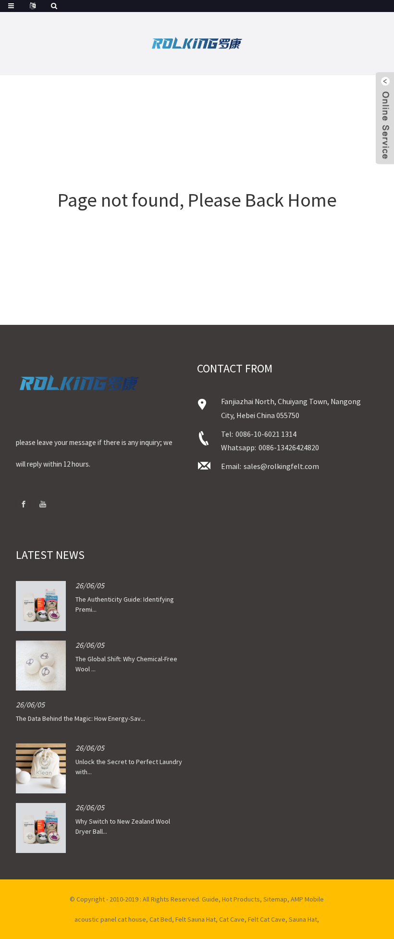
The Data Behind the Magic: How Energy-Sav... (80, 718)
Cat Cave (232, 919)
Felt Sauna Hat (195, 919)
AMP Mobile (307, 899)
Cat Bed (160, 919)
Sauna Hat (303, 919)
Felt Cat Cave (266, 919)
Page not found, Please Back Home (197, 200)
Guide (210, 899)
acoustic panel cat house (110, 919)
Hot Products (241, 899)
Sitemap (275, 899)
